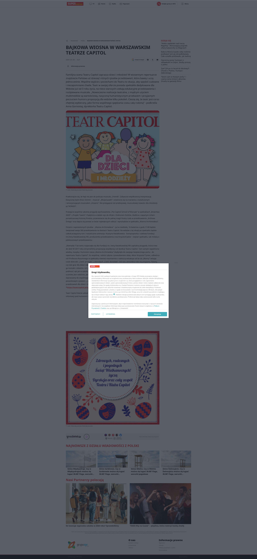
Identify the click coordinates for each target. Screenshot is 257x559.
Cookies (103, 308)
